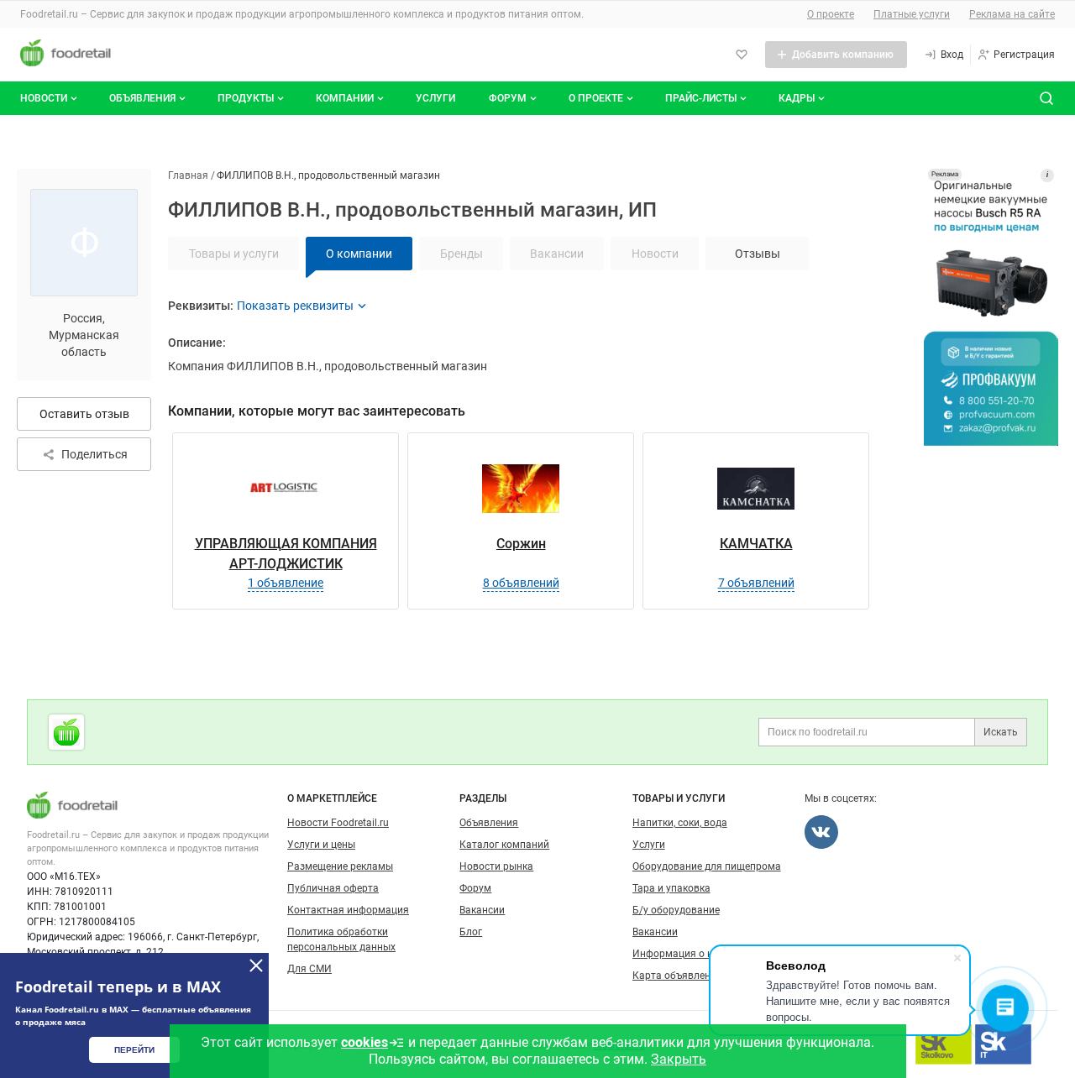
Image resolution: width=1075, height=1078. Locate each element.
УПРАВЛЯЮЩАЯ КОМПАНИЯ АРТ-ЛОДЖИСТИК (286, 554)
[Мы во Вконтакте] (821, 832)
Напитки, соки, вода (679, 823)
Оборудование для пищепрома (706, 866)
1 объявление (285, 582)
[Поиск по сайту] (1046, 98)
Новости (43, 98)
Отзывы (757, 253)
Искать (1000, 732)
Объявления (142, 98)
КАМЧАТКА (756, 544)
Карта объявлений (677, 975)
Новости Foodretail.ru (338, 823)
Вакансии (482, 910)
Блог (470, 932)
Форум (508, 98)
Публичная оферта (333, 888)
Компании (345, 98)
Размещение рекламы (340, 866)
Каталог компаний (504, 844)
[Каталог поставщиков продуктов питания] (66, 732)
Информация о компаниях (696, 954)
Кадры (797, 98)
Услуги (435, 98)
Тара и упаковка (671, 888)
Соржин (521, 544)
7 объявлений (756, 582)
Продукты (246, 98)
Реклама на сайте (1012, 14)
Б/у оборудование (676, 910)
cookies (364, 1042)
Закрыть (678, 1059)
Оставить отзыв (84, 414)
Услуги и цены (321, 844)
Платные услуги (911, 14)
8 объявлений (521, 582)
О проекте (830, 14)
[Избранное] (741, 54)
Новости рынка (496, 866)
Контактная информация (348, 910)
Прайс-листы (701, 98)
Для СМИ (309, 969)
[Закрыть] (256, 965)
